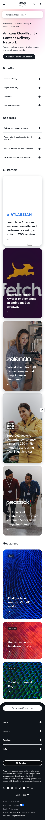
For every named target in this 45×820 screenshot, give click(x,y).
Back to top (21, 795)
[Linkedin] (12, 788)
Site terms (15, 801)
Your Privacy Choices (11, 805)
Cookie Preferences (10, 809)
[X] (4, 788)
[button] (16, 14)
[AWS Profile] (40, 4)
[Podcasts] (28, 788)
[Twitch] (20, 788)
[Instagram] (16, 788)
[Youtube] (24, 788)
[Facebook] (8, 788)
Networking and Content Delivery (16, 24)
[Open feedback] (42, 410)
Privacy (5, 801)
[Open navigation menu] (4, 4)
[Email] (32, 788)
